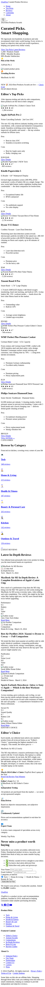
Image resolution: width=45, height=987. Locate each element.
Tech (5, 877)
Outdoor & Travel (12, 926)
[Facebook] (5, 905)
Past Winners (20, 777)
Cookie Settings (19, 973)
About (8, 15)
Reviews (9, 10)
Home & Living (16, 877)
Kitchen (9, 924)
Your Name (5, 870)
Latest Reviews (19, 50)
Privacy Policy (36, 971)
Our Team (9, 958)
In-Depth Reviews (13, 942)
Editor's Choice (11, 936)
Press (8, 967)
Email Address (7, 872)
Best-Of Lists (11, 944)
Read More (5, 620)
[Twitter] (2, 905)
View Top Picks (7, 50)
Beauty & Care (11, 922)
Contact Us (10, 963)
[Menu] (7, 20)
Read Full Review (8, 777)
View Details (6, 160)
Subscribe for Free (8, 881)
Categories (10, 13)
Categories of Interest (9, 875)
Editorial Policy (12, 956)
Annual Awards (12, 938)
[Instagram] (8, 905)
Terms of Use (6, 973)
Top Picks (9, 8)
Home (8, 6)
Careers (9, 965)
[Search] (3, 19)
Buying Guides (11, 946)
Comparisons (11, 940)
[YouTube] (11, 905)
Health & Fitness (32, 877)
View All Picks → (8, 438)
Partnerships (10, 960)
